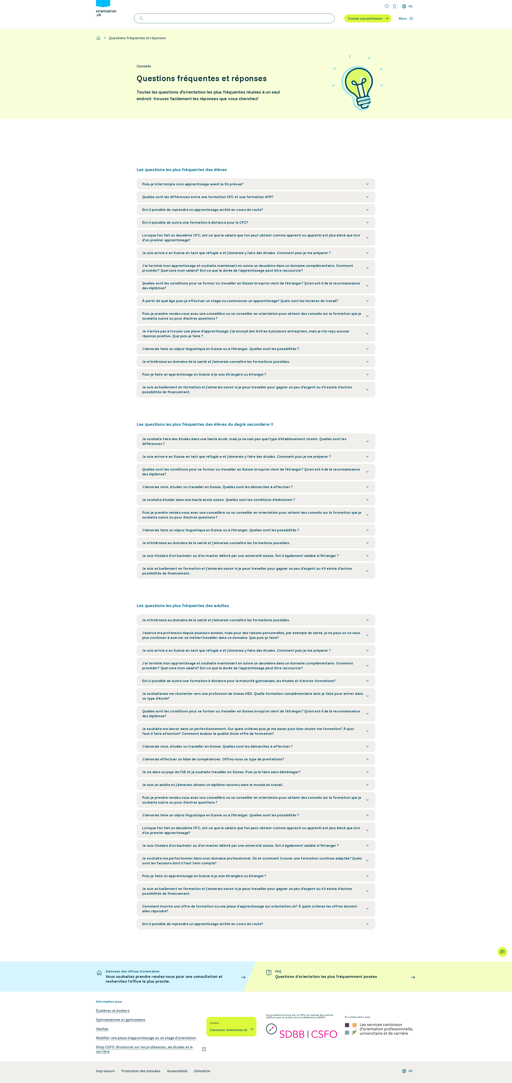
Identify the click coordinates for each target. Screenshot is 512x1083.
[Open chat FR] (502, 952)
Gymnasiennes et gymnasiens (120, 1019)
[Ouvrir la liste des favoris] (387, 6)
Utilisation (202, 1071)
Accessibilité (177, 1071)
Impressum (105, 1071)
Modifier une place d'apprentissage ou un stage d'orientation (146, 1038)
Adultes (102, 1029)
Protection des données (141, 1071)
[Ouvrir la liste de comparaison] (395, 6)
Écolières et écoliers (113, 1010)
